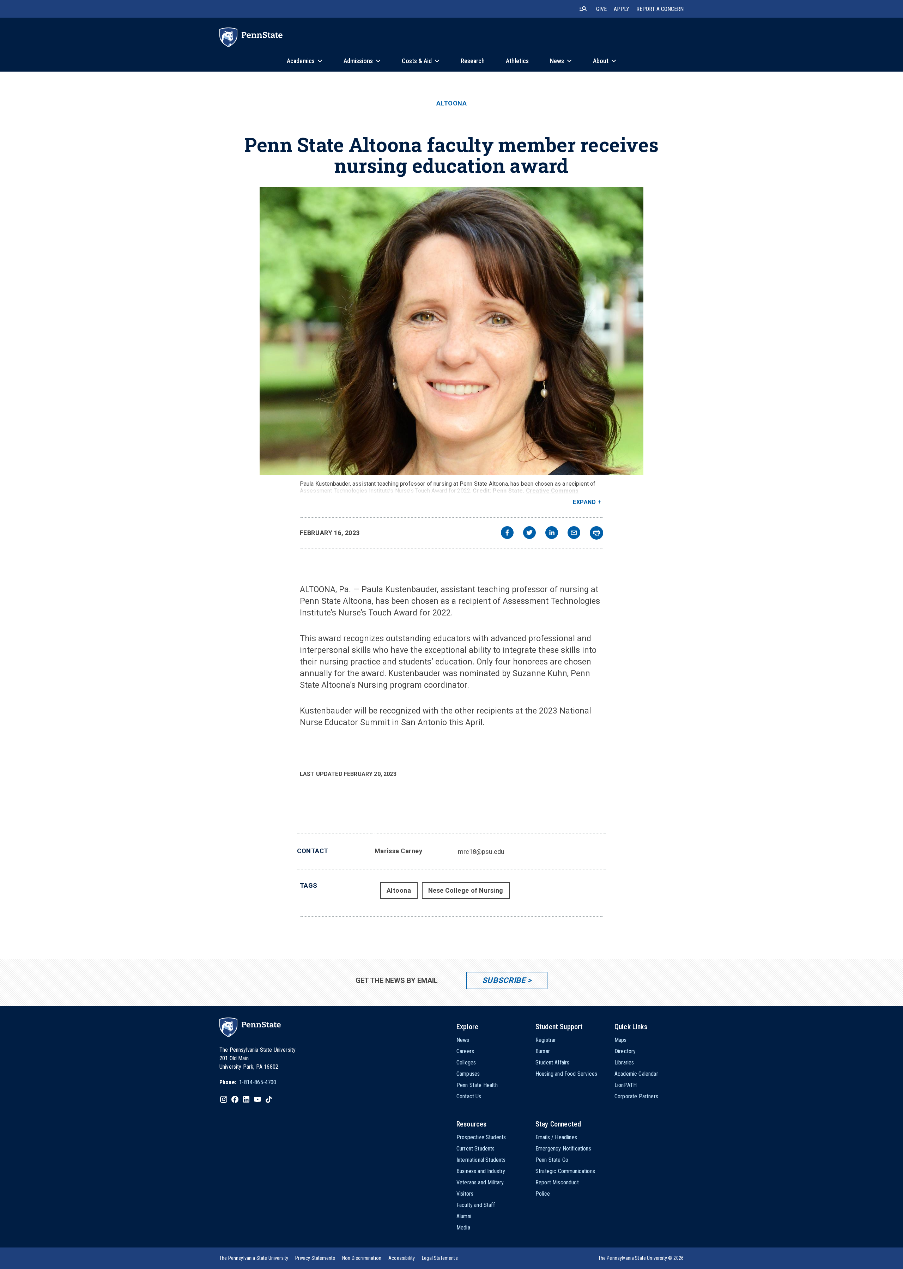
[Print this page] (596, 533)
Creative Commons (552, 490)
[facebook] (507, 533)
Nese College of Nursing (465, 890)
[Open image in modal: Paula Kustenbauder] (451, 331)
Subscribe (504, 980)
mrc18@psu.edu (481, 851)
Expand (584, 502)
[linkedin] (551, 533)
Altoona (451, 103)
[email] (574, 533)
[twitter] (529, 533)
